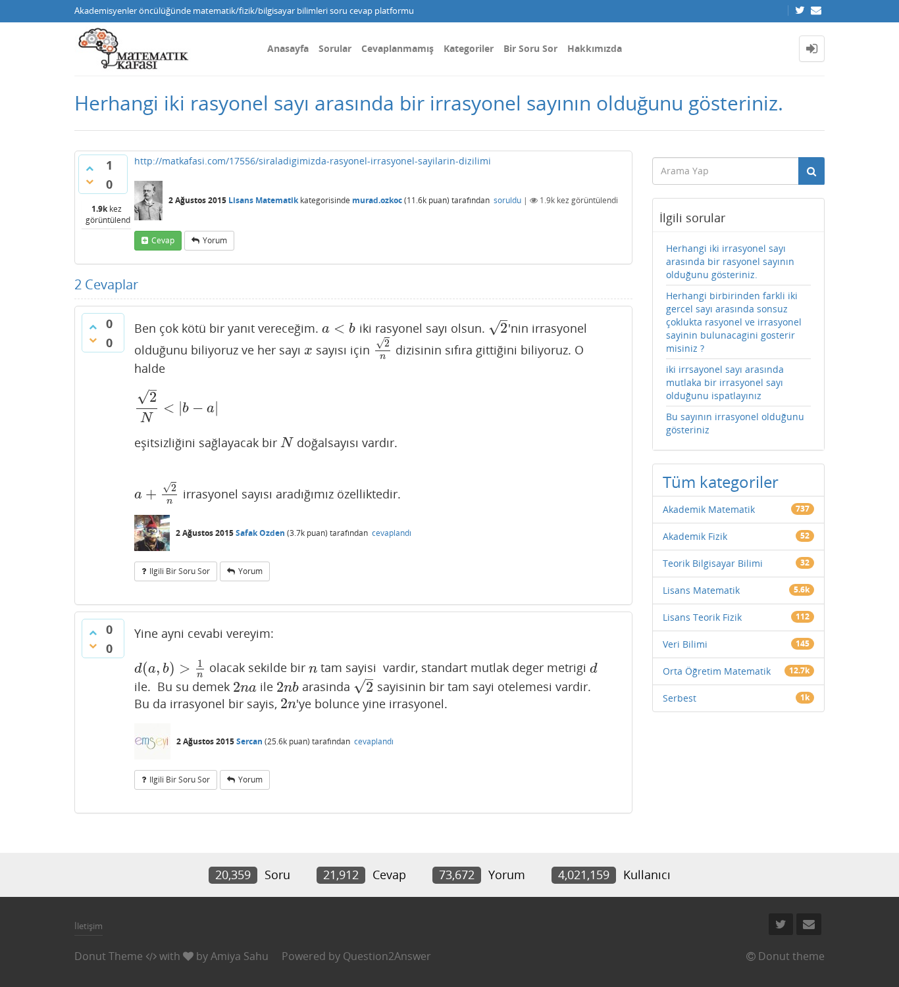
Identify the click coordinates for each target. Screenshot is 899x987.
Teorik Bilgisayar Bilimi (713, 563)
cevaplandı (391, 533)
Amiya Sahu (240, 956)
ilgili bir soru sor (179, 571)
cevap (162, 240)
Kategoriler (469, 48)
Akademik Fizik (695, 536)
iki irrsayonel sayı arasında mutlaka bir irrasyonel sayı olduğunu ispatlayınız (725, 382)
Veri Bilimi (685, 644)
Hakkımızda (594, 48)
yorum (215, 240)
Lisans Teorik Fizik (702, 617)
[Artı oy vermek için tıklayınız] (89, 168)
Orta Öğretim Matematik (717, 671)
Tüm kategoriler (721, 482)
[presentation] (339, 328)
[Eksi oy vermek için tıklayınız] (89, 181)
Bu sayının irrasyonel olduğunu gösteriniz (735, 423)
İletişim (88, 926)
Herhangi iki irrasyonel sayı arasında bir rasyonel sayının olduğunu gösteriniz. (730, 261)
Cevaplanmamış (397, 48)
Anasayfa (288, 48)
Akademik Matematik (709, 509)
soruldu (507, 200)
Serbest (679, 698)
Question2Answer (387, 956)
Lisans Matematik (263, 200)
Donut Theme (108, 956)
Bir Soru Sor (530, 48)
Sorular (335, 48)
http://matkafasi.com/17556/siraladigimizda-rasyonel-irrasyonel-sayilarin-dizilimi (312, 161)
